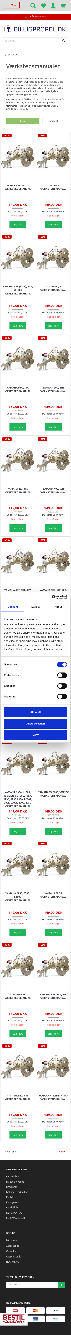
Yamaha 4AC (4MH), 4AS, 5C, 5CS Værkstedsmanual (18, 290)
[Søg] (64, 40)
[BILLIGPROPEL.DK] (35, 28)
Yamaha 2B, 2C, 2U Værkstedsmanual (18, 187)
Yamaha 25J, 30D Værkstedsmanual (18, 490)
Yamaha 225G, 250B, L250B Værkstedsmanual (18, 897)
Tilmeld (61, 1285)
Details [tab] (35, 606)
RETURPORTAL (14, 1212)
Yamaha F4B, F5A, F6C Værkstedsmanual (53, 996)
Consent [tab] (13, 606)
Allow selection (35, 723)
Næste (62, 1151)
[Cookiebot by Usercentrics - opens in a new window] (52, 597)
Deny (35, 734)
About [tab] (58, 606)
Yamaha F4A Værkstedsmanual (18, 996)
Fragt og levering (15, 1181)
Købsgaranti (12, 1202)
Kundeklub (12, 1207)
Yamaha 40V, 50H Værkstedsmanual (53, 490)
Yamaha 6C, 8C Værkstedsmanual (53, 288)
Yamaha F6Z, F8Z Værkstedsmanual (18, 1097)
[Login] (53, 5)
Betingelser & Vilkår (17, 1192)
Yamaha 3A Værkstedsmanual (53, 187)
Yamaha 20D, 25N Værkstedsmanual (53, 389)
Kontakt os (12, 1197)
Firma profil (12, 1187)
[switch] (62, 675)
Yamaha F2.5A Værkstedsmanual (53, 895)
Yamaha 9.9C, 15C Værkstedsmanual (18, 389)
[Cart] (63, 5)
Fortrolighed (12, 1176)
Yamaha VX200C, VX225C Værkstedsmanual (53, 794)
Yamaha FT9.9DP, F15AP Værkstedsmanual (53, 1097)
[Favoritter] (43, 5)
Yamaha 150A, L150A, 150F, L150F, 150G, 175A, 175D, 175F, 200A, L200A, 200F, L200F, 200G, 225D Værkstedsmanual (17, 799)
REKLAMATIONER (15, 1218)
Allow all (35, 712)
